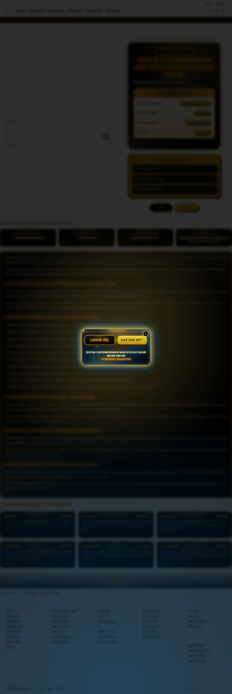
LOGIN (96, 340)
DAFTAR (128, 340)
